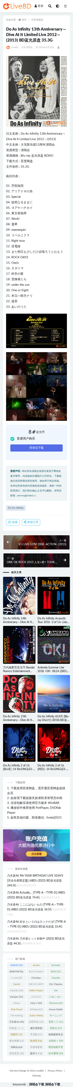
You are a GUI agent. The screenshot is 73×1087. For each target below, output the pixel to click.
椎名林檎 (16, 1041)
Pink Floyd (16, 1010)
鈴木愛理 (56, 1053)
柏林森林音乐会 (55, 1035)
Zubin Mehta (36, 1016)
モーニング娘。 (56, 1016)
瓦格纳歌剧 (36, 1048)
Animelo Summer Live (56, 966)
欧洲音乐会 (36, 1042)
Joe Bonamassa (56, 991)
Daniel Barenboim (17, 985)
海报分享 (32, 522)
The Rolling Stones (17, 1016)
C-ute (16, 978)
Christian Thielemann (36, 979)
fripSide (16, 990)
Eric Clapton (55, 985)
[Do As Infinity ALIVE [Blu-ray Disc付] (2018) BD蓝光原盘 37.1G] (54, 694)
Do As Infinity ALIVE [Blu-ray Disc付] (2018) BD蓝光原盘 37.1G (54, 720)
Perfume (56, 1003)
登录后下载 (36, 447)
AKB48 (16, 965)
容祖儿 (56, 1028)
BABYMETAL (17, 972)
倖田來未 (36, 1022)
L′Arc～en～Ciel (55, 998)
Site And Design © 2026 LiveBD (27, 1070)
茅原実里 (16, 1053)
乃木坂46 (16, 1022)
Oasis (15, 262)
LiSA (36, 997)
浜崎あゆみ (17, 1048)
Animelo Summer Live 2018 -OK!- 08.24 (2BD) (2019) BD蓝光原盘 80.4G (53, 671)
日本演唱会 (37, 20)
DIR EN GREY (36, 985)
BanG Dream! (36, 972)
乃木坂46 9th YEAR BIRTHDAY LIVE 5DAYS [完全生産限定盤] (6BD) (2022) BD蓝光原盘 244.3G (35, 880)
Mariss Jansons (16, 1004)
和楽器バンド (16, 1029)
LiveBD (14, 47)
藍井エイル (36, 1054)
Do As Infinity (30, 133)
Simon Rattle (56, 1010)
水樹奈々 (56, 1041)
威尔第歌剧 (36, 1029)
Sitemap (36, 1075)
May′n (36, 1003)
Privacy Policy (55, 1070)
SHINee (36, 1009)
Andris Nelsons (36, 966)
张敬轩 (17, 1034)
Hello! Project (36, 991)
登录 (40, 6)
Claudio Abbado (55, 979)
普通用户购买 (26, 438)
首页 (24, 20)
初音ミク (56, 1022)
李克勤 (36, 1034)
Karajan (16, 997)
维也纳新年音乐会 (55, 1048)
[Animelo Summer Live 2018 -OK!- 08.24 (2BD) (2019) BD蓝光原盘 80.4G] (54, 645)
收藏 (14, 522)
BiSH (56, 971)
